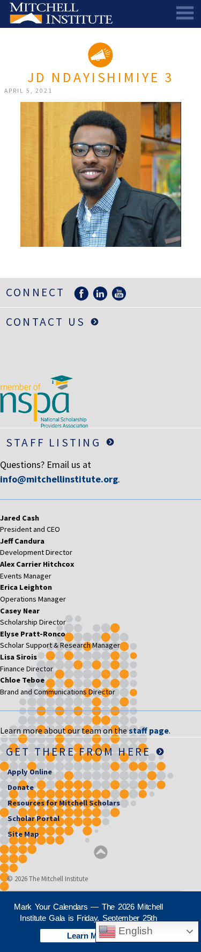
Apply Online (30, 772)
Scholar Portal (33, 818)
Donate (21, 787)
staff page (149, 730)
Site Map (23, 834)
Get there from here (78, 751)
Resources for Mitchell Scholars (64, 803)
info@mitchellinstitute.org (59, 479)
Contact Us (45, 321)
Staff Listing (53, 442)
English (134, 930)
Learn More (88, 935)
